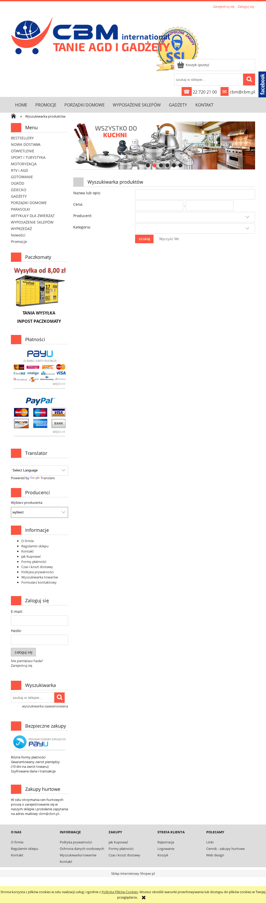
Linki (210, 842)
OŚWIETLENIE (22, 150)
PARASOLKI (20, 209)
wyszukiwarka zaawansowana (45, 706)
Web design (215, 855)
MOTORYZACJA (24, 163)
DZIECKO (18, 189)
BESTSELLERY (22, 137)
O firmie (27, 541)
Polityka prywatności (37, 572)
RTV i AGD (19, 170)
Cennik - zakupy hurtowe (225, 848)
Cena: (78, 204)
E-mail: (17, 611)
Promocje (19, 241)
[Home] (92, 34)
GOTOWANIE (22, 176)
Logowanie (165, 848)
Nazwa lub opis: (87, 192)
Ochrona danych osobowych (82, 848)
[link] (164, 145)
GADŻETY (19, 196)
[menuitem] (21, 105)
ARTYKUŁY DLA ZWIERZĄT (33, 215)
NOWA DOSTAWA (26, 144)
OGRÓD (17, 183)
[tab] (148, 165)
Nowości (18, 235)
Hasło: (16, 630)
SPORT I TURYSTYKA (28, 157)
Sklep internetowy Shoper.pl (133, 873)
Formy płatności (33, 561)
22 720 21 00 (200, 92)
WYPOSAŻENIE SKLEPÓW (32, 222)
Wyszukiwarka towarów (39, 577)
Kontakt (27, 551)
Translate (48, 478)
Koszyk (162, 855)
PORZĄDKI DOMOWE (29, 202)
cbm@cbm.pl (238, 92)
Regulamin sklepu (35, 546)
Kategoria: (82, 227)
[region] (164, 145)
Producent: (82, 215)
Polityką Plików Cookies (120, 892)
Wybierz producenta (26, 502)
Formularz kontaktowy (39, 582)
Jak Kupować (31, 556)
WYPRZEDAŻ (21, 228)
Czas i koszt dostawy (37, 566)
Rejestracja (165, 842)
